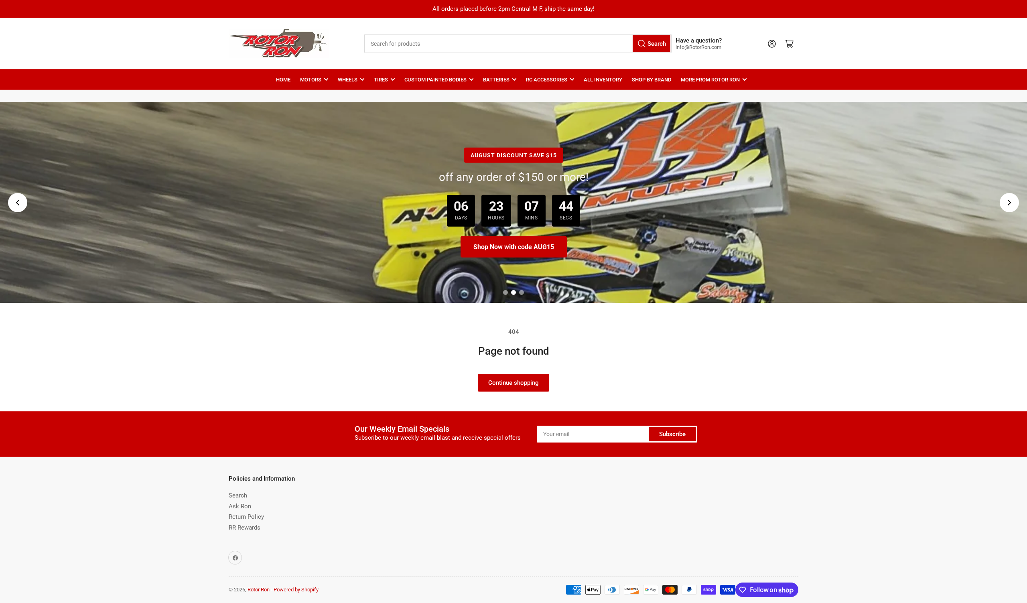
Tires (381, 80)
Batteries (496, 80)
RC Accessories (546, 80)
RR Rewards (244, 527)
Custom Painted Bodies (435, 80)
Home (283, 80)
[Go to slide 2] (513, 292)
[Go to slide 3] (521, 292)
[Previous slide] (17, 202)
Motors (310, 80)
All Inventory (603, 80)
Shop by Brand (651, 80)
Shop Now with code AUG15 (513, 247)
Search (238, 495)
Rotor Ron (259, 590)
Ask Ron (240, 506)
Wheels (347, 80)
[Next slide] (1009, 202)
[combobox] (517, 43)
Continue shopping (513, 382)
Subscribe (672, 434)
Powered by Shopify (296, 590)
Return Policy (246, 516)
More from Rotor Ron (710, 80)
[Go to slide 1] (505, 292)
